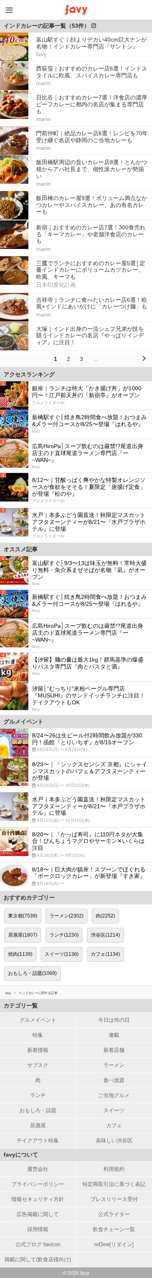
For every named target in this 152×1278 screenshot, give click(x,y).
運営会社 (37, 1169)
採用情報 (37, 1229)
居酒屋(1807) (22, 935)
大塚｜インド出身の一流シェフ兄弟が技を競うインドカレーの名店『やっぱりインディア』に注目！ (90, 336)
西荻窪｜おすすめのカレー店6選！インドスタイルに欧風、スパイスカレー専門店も (91, 72)
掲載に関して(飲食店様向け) (37, 1259)
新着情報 (37, 1050)
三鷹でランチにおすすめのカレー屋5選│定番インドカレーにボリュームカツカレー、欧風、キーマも (90, 270)
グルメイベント (37, 1020)
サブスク (37, 1065)
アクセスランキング (29, 374)
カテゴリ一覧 (21, 1005)
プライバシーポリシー (37, 1184)
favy (41, 54)
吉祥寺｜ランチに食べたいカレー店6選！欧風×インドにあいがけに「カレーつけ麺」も (91, 303)
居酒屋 (38, 1125)
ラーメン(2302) (66, 916)
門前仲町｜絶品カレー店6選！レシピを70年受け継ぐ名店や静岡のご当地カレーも (92, 136)
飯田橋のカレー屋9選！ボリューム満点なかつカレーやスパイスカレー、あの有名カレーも (91, 205)
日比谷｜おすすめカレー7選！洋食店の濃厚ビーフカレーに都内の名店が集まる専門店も (91, 104)
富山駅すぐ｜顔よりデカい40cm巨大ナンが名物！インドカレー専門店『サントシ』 (91, 43)
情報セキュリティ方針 (37, 1199)
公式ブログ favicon (37, 1244)
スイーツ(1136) (62, 954)
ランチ (38, 1095)
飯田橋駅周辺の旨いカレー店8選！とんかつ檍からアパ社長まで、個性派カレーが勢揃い (91, 169)
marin (43, 83)
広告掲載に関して (38, 1214)
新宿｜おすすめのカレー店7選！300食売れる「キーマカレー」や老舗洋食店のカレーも (91, 234)
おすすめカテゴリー (29, 897)
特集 (37, 1035)
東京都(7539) (22, 916)
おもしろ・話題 (37, 1110)
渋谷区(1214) (105, 935)
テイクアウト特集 (38, 1140)
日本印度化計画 (56, 285)
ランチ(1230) (64, 935)
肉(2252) (105, 916)
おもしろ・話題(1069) (32, 973)
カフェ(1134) (105, 954)
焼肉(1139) (20, 954)
